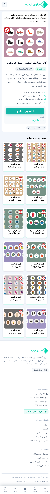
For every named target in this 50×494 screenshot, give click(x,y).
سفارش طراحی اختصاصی (35, 411)
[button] (25, 42)
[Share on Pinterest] (43, 145)
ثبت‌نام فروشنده (42, 466)
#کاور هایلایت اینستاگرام (25, 69)
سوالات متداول (42, 433)
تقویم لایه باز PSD (41, 405)
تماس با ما (35, 481)
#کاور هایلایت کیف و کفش (36, 128)
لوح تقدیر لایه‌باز (42, 393)
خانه (41, 15)
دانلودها (45, 429)
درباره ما (45, 481)
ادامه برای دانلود (25, 111)
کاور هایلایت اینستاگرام (26, 18)
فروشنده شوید (42, 458)
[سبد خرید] (4, 4)
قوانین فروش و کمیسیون (39, 462)
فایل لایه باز (22, 15)
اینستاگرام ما (38, 370)
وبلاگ (46, 425)
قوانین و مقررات (42, 436)
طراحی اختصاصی (21, 481)
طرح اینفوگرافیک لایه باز (39, 397)
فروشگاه (33, 15)
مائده (40, 69)
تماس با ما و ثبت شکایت (39, 440)
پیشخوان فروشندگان (40, 454)
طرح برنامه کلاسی (41, 401)
